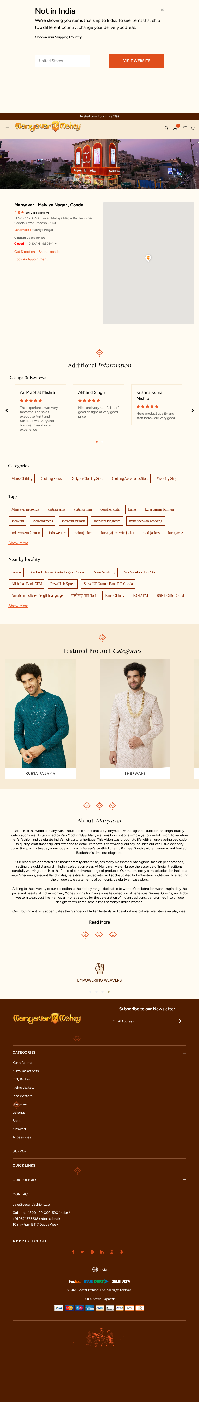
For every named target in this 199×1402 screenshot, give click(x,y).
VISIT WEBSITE (136, 60)
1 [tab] (97, 442)
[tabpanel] (40, 410)
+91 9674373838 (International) (36, 1219)
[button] (175, 128)
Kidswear (19, 1129)
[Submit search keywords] (166, 128)
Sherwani (19, 1104)
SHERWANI (134, 774)
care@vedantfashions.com (32, 1204)
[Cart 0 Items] (192, 128)
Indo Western (22, 1096)
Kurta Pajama (22, 1063)
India (103, 1270)
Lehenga (19, 1112)
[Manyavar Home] (55, 127)
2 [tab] (102, 442)
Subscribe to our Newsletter (147, 1008)
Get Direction (24, 252)
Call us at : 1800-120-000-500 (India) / (41, 1213)
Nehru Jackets (23, 1088)
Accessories (22, 1137)
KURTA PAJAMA (41, 774)
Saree (17, 1121)
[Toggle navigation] (9, 127)
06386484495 (36, 237)
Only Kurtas (21, 1079)
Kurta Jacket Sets (26, 1071)
